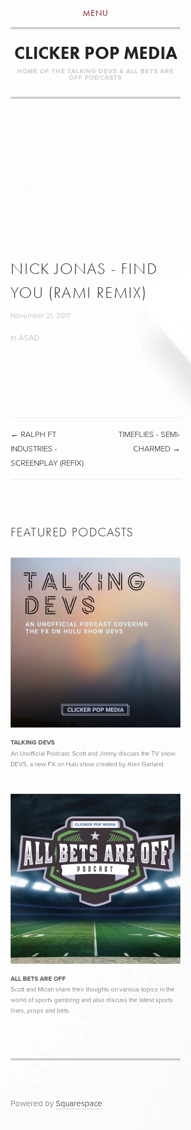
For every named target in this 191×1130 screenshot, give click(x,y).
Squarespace (79, 1103)
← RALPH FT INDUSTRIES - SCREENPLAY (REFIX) (47, 448)
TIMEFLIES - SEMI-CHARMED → (149, 441)
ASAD (29, 337)
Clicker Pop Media (95, 53)
